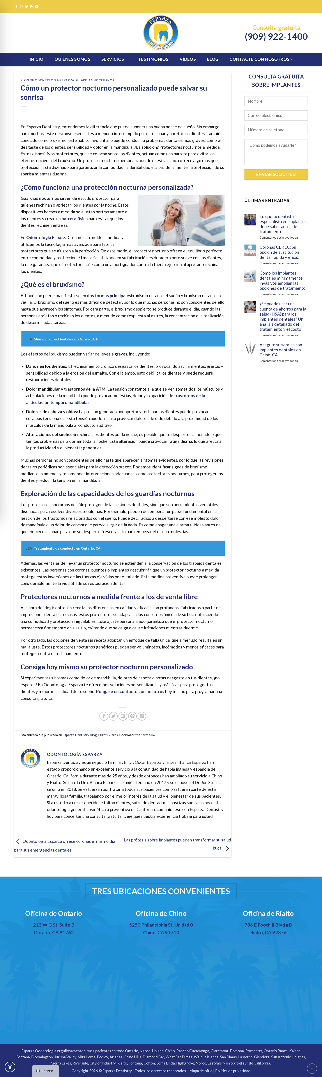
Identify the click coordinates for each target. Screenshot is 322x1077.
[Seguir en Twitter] (26, 7)
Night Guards (108, 735)
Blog (213, 59)
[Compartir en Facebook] (103, 716)
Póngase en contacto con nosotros (130, 691)
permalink (148, 735)
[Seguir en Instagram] (21, 7)
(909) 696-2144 (161, 945)
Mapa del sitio (200, 1070)
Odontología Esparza (47, 237)
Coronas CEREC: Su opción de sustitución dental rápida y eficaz (279, 252)
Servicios (112, 59)
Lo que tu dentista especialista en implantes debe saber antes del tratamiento (283, 224)
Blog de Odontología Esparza (47, 80)
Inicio (36, 59)
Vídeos (188, 59)
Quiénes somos (72, 59)
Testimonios (153, 59)
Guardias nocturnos (95, 80)
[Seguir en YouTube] (36, 7)
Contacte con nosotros (259, 59)
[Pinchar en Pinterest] (132, 716)
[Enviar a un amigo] (123, 716)
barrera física (75, 218)
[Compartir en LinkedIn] (142, 716)
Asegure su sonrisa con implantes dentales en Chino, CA (281, 349)
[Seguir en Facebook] (16, 7)
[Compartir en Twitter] (113, 716)
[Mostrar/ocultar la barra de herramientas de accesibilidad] (10, 1067)
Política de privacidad (232, 1070)
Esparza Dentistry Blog (80, 735)
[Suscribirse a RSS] (31, 7)
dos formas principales (109, 295)
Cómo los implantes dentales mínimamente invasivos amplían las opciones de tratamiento (283, 280)
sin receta (76, 607)
